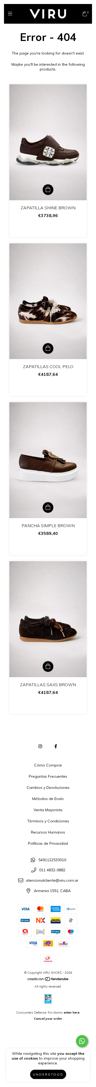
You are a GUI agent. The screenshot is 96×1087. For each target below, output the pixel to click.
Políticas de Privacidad (48, 843)
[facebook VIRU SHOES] (56, 746)
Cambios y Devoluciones (48, 787)
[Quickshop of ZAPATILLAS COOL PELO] (48, 348)
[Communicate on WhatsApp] (82, 1041)
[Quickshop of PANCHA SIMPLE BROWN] (48, 507)
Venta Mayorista (48, 809)
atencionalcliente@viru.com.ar (52, 880)
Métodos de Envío (48, 798)
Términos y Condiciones (48, 821)
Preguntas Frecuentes (48, 776)
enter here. (72, 1012)
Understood (48, 1074)
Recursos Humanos (48, 832)
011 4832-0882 (52, 870)
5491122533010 (52, 859)
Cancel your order (48, 1019)
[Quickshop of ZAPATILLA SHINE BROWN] (48, 189)
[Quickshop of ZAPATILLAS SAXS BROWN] (48, 666)
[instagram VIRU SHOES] (40, 746)
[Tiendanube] (48, 980)
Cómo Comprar (48, 765)
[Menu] (11, 14)
